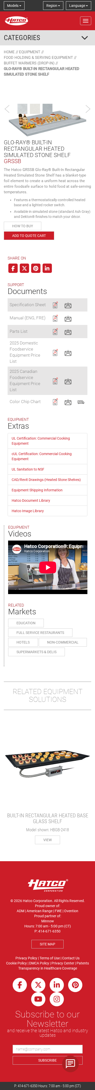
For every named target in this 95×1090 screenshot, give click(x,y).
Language (77, 6)
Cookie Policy (16, 963)
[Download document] (55, 304)
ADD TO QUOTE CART (29, 236)
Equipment (29, 52)
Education (25, 623)
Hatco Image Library (28, 511)
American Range (39, 911)
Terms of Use (50, 958)
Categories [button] (22, 37)
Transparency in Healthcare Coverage (47, 968)
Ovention (71, 911)
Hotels (23, 642)
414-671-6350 (27, 1086)
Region (52, 6)
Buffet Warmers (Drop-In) (29, 63)
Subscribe (47, 1060)
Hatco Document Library (31, 500)
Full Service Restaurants (40, 633)
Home (9, 52)
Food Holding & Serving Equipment (38, 57)
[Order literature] (81, 401)
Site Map (47, 944)
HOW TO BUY (22, 226)
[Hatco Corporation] (16, 20)
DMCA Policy (39, 963)
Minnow (47, 921)
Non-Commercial (63, 642)
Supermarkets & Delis (36, 652)
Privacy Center (62, 963)
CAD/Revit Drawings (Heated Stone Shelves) (46, 480)
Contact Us (71, 958)
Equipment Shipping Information (37, 490)
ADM (20, 911)
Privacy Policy (26, 958)
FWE (58, 911)
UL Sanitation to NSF (28, 469)
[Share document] (68, 304)
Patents (83, 963)
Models (13, 6)
